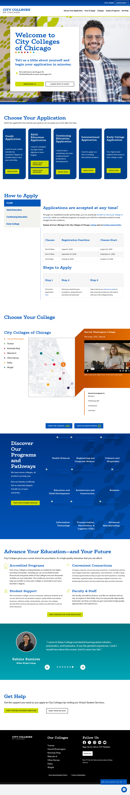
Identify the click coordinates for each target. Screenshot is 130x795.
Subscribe (87, 753)
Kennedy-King (60, 379)
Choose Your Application (73, 11)
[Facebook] (84, 742)
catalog (93, 225)
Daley (48, 384)
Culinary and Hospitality (112, 459)
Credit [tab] (9, 203)
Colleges (100, 11)
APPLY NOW (29, 84)
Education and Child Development (59, 492)
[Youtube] (104, 742)
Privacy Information (78, 775)
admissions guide (109, 289)
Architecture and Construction (85, 492)
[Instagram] (94, 742)
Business (114, 490)
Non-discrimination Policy (58, 775)
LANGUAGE (121, 3)
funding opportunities (112, 225)
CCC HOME (109, 3)
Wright (41, 353)
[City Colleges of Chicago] (22, 737)
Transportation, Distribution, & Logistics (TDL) (86, 525)
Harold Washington (63, 364)
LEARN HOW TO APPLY (59, 84)
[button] (47, 667)
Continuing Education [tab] (16, 217)
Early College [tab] (12, 224)
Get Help (125, 11)
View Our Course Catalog (25, 503)
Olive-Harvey (68, 388)
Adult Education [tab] (14, 210)
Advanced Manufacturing (111, 524)
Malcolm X (54, 364)
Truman (57, 353)
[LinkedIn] (99, 742)
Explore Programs (113, 11)
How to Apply (90, 11)
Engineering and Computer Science (85, 459)
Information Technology (63, 524)
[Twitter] (89, 742)
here (46, 295)
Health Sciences (61, 458)
